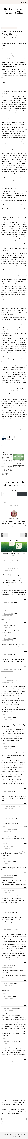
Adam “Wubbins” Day (11, 806)
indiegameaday (6, 502)
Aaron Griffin (8, 614)
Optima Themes (18, 1136)
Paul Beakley (14, 37)
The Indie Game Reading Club (14, 11)
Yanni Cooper (8, 681)
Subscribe (22, 493)
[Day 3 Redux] (7, 474)
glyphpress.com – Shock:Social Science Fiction (13, 884)
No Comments (14, 505)
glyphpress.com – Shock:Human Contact (12, 923)
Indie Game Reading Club (9, 28)
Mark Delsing (8, 602)
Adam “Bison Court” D (11, 669)
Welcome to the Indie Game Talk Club (14, 553)
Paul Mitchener (9, 568)
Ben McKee (7, 625)
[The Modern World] (4, 535)
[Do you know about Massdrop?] (23, 535)
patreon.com (16, 940)
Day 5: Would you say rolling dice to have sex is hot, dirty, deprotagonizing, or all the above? (18, 463)
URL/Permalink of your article (9, 1116)
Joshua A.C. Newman (11, 929)
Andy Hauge (8, 746)
